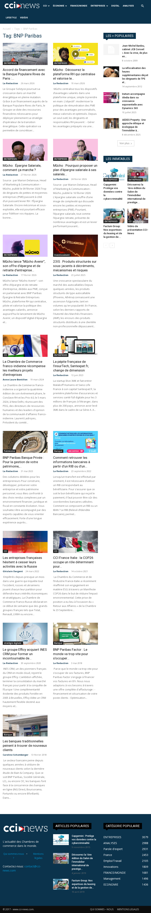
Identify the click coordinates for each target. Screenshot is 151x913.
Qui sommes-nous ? (13, 856)
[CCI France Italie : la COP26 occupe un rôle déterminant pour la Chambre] (75, 542)
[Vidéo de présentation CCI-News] (137, 216)
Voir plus (124, 143)
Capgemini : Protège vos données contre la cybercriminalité (112, 191)
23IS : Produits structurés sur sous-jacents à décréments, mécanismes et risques (75, 266)
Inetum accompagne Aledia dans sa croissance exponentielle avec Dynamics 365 (133, 101)
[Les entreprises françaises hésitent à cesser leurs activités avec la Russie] (25, 542)
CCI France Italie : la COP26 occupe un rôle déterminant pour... (73, 562)
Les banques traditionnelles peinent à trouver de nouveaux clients (25, 745)
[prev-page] (105, 245)
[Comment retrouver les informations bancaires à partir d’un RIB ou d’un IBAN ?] (75, 442)
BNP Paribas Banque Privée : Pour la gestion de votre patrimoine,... (23, 462)
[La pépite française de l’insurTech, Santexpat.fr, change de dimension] (75, 346)
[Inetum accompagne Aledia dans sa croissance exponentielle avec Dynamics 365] (111, 97)
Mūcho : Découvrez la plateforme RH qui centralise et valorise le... (74, 74)
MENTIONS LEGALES (128, 909)
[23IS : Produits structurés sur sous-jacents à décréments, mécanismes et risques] (75, 246)
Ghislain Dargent (13, 571)
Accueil (7, 28)
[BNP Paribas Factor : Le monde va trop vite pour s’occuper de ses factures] (75, 634)
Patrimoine (9, 451)
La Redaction (10, 83)
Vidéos (24, 17)
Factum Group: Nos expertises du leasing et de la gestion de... (83, 884)
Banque (58, 451)
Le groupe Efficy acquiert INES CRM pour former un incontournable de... (25, 654)
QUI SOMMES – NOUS (101, 909)
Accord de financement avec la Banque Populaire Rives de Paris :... (24, 74)
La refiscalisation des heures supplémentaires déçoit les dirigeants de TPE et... (135, 75)
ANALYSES (128, 6)
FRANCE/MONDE (78, 6)
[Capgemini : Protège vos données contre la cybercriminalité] (113, 174)
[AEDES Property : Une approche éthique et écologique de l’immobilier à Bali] (111, 123)
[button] (142, 6)
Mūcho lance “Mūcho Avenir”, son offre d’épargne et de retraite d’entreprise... (24, 266)
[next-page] (112, 245)
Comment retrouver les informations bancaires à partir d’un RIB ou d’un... (71, 462)
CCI (45, 6)
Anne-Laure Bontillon (15, 379)
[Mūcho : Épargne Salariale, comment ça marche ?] (25, 150)
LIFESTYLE (11, 17)
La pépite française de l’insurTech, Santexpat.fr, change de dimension (71, 366)
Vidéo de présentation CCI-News (137, 230)
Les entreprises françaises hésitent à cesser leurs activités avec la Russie (22, 562)
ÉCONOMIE (58, 6)
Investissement (62, 255)
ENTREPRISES (98, 6)
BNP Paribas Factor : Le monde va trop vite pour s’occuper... (70, 654)
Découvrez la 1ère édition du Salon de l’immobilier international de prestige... (82, 861)
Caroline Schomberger (15, 754)
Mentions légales (38, 856)
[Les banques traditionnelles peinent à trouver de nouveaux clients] (25, 726)
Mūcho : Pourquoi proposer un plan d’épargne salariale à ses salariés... (75, 170)
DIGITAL (115, 6)
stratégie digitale (13, 643)
